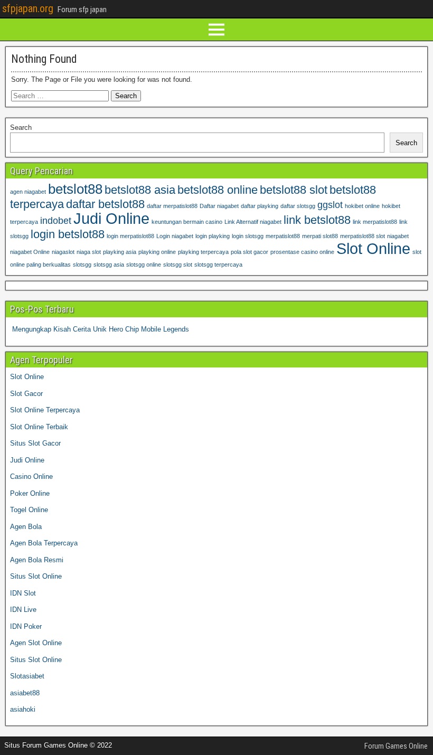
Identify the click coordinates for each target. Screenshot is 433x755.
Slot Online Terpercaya (45, 410)
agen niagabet (28, 191)
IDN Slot (23, 593)
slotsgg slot (177, 264)
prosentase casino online (302, 252)
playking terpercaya (203, 252)
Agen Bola (26, 527)
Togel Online (29, 510)
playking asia (119, 252)
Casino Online (31, 476)
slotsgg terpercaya (218, 264)
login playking (212, 236)
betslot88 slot (293, 189)
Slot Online (373, 248)
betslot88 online (217, 189)
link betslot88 (317, 220)
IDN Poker (26, 626)
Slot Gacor (26, 394)
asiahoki (22, 709)
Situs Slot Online (36, 576)
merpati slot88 (320, 236)
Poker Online (30, 493)
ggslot (330, 205)
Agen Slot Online (36, 643)
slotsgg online (143, 264)
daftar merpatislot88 (172, 206)
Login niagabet (174, 236)
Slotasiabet (27, 676)
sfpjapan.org (27, 8)
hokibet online (362, 206)
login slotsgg (247, 236)
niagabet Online (30, 252)
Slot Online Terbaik (39, 427)
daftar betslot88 (105, 204)
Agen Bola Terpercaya (44, 543)
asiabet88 (25, 693)
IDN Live (23, 610)
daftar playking (259, 206)
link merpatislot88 (375, 222)
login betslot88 (68, 234)
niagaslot (63, 252)
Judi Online (111, 218)
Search (21, 127)
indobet (55, 220)
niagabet (398, 236)
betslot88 (75, 189)
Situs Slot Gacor (35, 443)
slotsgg (82, 264)
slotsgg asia (108, 264)
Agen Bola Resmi (36, 560)
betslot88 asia (140, 189)
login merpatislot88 (130, 236)
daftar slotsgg (297, 206)
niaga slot (89, 252)
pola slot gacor (249, 252)
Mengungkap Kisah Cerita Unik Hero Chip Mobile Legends (100, 329)
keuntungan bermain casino (187, 222)
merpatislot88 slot (362, 236)
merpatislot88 (283, 236)
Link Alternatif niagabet (252, 222)
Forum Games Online (396, 746)
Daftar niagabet (219, 206)
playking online (157, 252)
